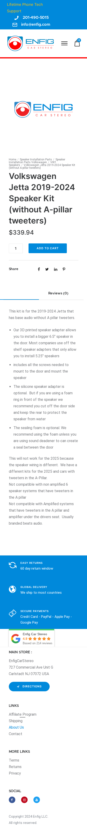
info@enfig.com (35, 24)
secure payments (34, 611)
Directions (32, 686)
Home (12, 159)
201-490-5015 (36, 17)
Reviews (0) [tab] (58, 293)
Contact (15, 734)
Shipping (16, 721)
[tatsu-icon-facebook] (13, 800)
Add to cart (48, 248)
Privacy (15, 773)
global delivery (33, 587)
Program (29, 714)
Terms (14, 760)
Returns (15, 767)
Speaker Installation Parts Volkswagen (37, 161)
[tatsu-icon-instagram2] (25, 800)
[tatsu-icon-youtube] (36, 800)
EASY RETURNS (31, 562)
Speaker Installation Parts (36, 159)
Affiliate (16, 714)
